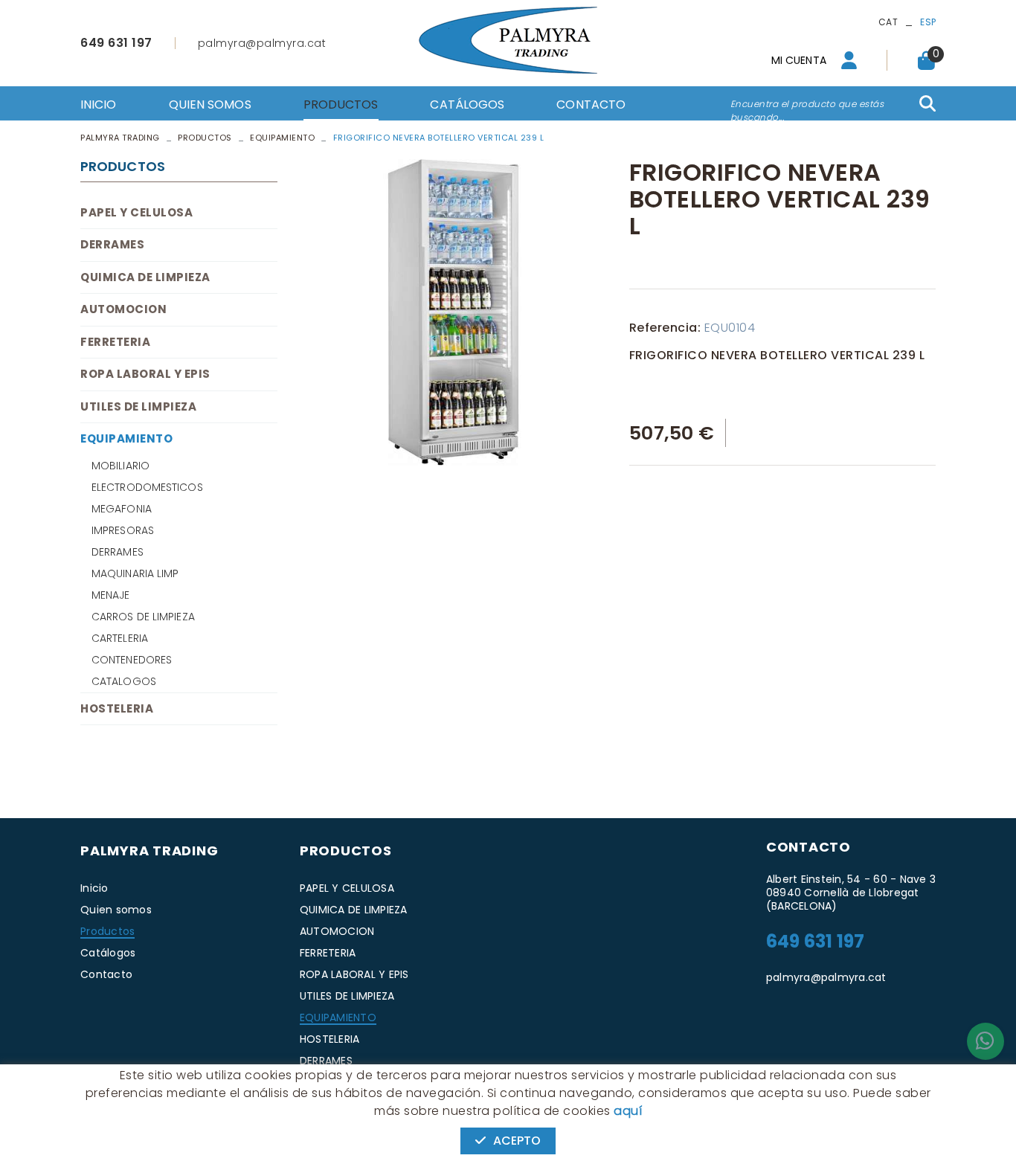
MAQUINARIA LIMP (135, 573)
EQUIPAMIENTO (282, 138)
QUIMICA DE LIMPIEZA (145, 277)
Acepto (517, 1140)
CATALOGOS (123, 681)
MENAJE (110, 595)
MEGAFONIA (121, 508)
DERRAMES (112, 244)
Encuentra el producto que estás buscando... (807, 110)
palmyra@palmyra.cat (262, 43)
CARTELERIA (119, 638)
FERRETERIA (115, 342)
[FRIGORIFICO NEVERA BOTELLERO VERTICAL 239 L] (453, 312)
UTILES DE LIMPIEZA (138, 406)
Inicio (94, 888)
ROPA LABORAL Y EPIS (145, 374)
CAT (888, 22)
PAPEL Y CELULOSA (136, 212)
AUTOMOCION (123, 309)
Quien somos (116, 909)
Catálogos (107, 952)
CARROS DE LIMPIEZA (143, 616)
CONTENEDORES (131, 659)
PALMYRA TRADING (120, 138)
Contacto (106, 974)
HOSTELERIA (116, 708)
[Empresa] (507, 40)
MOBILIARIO (120, 465)
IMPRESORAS (122, 530)
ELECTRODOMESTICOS (147, 487)
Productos (205, 138)
